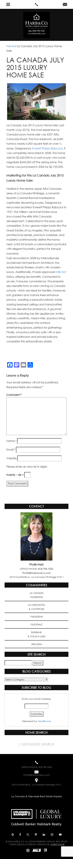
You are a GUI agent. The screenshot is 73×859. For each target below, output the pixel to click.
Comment (14, 394)
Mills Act (60, 272)
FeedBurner (44, 721)
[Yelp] (13, 834)
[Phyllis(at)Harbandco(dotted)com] (65, 4)
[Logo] (36, 816)
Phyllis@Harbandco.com (36, 572)
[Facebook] (20, 834)
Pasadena (36, 616)
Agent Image (57, 844)
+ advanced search (36, 743)
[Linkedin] (44, 834)
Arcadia (36, 644)
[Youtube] (60, 834)
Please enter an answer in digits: (26, 466)
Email (10, 449)
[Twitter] (28, 834)
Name (11, 441)
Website (11, 458)
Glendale (36, 624)
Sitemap (51, 841)
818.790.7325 (45, 568)
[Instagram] (52, 834)
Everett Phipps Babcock (47, 148)
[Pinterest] (36, 834)
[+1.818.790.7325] (36, 4)
